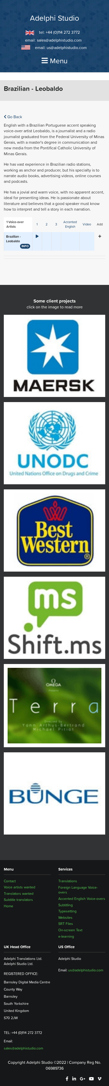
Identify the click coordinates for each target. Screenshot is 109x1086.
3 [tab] (56, 224)
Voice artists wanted (19, 887)
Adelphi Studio (54, 18)
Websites (65, 917)
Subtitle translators (18, 899)
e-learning (66, 936)
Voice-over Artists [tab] (15, 224)
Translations (67, 881)
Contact (10, 881)
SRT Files (65, 923)
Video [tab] (87, 224)
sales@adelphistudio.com (59, 40)
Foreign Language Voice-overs (78, 890)
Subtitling (65, 905)
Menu (58, 60)
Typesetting (67, 911)
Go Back (14, 117)
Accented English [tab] (70, 224)
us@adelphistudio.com (67, 47)
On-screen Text (70, 930)
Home (8, 906)
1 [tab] (37, 224)
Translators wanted (18, 893)
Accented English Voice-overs (81, 898)
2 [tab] (47, 224)
